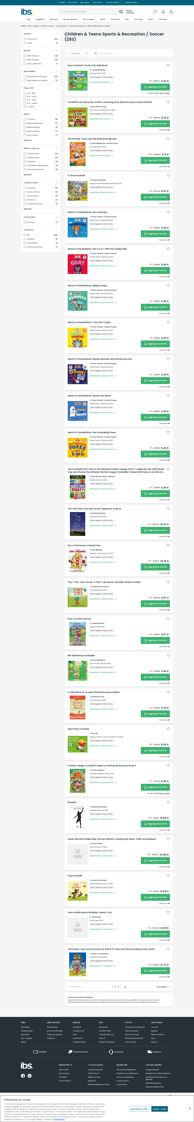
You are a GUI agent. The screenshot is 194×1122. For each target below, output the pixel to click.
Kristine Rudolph (98, 513)
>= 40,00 (30, 107)
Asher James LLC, (96, 847)
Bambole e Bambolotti (134, 1038)
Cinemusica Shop (34, 247)
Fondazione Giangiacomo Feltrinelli (156, 1078)
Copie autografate (54, 1034)
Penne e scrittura (157, 1034)
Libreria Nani (32, 243)
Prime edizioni (52, 1027)
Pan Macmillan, (95, 73)
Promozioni (32, 39)
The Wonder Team (35, 204)
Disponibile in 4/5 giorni (37, 77)
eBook (23, 1042)
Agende (154, 1031)
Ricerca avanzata (130, 12)
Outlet (29, 43)
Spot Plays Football (78, 729)
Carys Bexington (98, 660)
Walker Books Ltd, (96, 480)
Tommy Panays (110, 217)
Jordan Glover (112, 143)
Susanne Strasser (99, 880)
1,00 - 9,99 (31, 93)
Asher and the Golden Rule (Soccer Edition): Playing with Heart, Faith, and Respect (112, 839)
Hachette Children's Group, (100, 773)
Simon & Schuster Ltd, (98, 663)
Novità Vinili (77, 1038)
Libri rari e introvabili (55, 1031)
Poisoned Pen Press (35, 169)
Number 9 (31, 200)
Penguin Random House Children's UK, (104, 737)
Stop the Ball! (75, 875)
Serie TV (102, 1038)
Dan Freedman (33, 131)
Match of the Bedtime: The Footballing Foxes (92, 432)
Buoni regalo (85, 3)
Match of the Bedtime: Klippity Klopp (87, 285)
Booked (72, 802)
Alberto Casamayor (100, 953)
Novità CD (77, 1027)
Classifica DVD (105, 1031)
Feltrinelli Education (153, 1083)
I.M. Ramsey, (94, 920)
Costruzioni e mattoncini (135, 1027)
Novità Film (103, 1027)
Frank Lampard (98, 770)
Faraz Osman (32, 135)
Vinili (75, 1034)
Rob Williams (97, 550)
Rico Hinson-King (99, 106)
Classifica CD (78, 1031)
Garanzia (92, 1081)
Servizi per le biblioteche (126, 1070)
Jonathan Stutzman (100, 586)
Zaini (153, 1038)
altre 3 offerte (164, 793)
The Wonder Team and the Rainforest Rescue (92, 138)
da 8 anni (31, 222)
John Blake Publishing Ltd (37, 165)
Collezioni (51, 1038)
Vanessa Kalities (99, 180)
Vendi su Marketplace (125, 1077)
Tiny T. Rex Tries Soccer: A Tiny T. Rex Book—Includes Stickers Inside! (104, 582)
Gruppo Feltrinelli (152, 1070)
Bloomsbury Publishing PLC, (100, 110)
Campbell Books (99, 70)
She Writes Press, (96, 517)
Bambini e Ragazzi (106, 1042)
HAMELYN (30, 239)
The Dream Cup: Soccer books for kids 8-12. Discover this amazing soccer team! (111, 949)
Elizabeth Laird (98, 697)
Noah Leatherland (34, 123)
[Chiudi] (190, 1108)
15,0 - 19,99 (31, 100)
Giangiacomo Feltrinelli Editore (158, 1073)
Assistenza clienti (131, 3)
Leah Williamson (98, 143)
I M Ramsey (96, 917)
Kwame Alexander (99, 807)
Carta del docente (112, 3)
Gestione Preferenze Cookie (98, 1084)
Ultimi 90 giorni (33, 56)
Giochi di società (132, 1034)
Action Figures (130, 1042)
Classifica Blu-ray (106, 1034)
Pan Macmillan (33, 158)
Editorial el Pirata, (96, 957)
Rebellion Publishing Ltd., (99, 553)
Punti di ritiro (72, 3)
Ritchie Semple (33, 127)
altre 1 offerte (164, 93)
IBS (28, 235)
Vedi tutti (27, 140)
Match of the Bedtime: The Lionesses (87, 212)
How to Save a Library (79, 618)
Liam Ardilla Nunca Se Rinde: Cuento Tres (90, 912)
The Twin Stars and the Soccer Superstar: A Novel (94, 508)
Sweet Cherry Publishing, (99, 220)
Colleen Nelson (98, 623)
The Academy (33, 196)
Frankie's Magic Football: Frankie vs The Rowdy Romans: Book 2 (102, 765)
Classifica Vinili (79, 1042)
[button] (121, 11)
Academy (31, 188)
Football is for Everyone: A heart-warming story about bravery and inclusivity (110, 102)
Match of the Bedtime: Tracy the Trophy (89, 322)
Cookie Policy (59, 1119)
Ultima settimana (34, 64)
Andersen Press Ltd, (97, 810)
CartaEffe (61, 3)
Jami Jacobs (97, 843)
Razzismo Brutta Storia (155, 1087)
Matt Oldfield (109, 476)
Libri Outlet (25, 1034)
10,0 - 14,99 (31, 96)
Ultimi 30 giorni (33, 60)
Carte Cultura (98, 3)
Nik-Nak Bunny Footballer (81, 655)
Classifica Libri (27, 1031)
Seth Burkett (97, 476)
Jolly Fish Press (33, 154)
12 (125, 986)
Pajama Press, (95, 627)
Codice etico (122, 1084)
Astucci (154, 1042)
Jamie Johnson (33, 192)
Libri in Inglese (26, 1038)
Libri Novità (25, 1027)
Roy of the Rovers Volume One (84, 545)
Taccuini (154, 1027)
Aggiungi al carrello (157, 87)
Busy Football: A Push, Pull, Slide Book (87, 65)
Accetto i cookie (159, 1109)
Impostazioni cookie (139, 1109)
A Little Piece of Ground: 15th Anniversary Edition (94, 692)
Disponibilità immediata (37, 80)
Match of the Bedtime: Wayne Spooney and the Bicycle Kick (100, 359)
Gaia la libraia (65, 1081)
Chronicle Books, (96, 590)
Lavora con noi (123, 1081)
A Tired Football (76, 175)
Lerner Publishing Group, (99, 884)
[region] (97, 1108)
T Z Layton (31, 119)
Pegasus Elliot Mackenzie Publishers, (103, 183)
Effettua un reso (94, 1077)
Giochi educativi (131, 1031)
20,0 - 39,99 (32, 103)
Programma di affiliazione (127, 1073)
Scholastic (31, 162)
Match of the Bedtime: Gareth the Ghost (89, 395)
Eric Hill (95, 733)
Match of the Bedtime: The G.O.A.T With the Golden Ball (97, 249)
